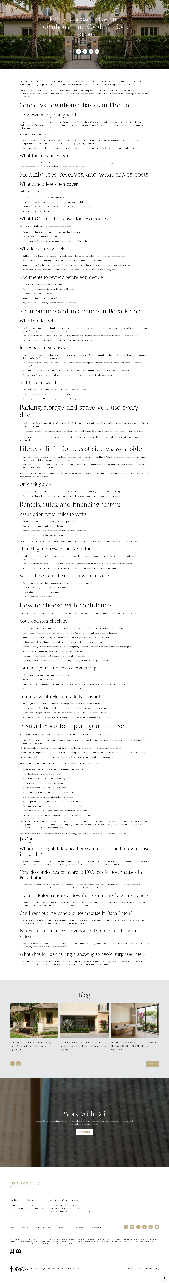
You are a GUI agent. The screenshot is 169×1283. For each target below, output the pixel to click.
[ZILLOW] (157, 1227)
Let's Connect (96, 1228)
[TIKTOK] (144, 1227)
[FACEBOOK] (126, 1227)
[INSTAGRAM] (132, 1227)
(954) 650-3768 (16, 1205)
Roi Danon (93, 834)
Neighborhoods (62, 1228)
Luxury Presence (72, 1268)
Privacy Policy (152, 1268)
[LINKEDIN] (138, 1227)
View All (152, 1064)
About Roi (24, 1228)
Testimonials (79, 1228)
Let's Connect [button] (84, 1132)
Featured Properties (42, 1228)
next (18, 1063)
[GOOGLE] (150, 1227)
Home (12, 1228)
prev (12, 1063)
